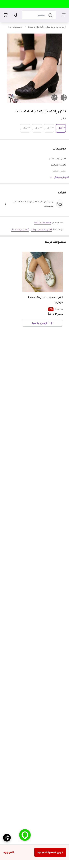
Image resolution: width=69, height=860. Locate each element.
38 (25, 128)
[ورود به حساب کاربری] (15, 15)
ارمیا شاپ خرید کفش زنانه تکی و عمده (47, 27)
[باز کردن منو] (63, 15)
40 (37, 128)
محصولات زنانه (14, 27)
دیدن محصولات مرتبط (50, 852)
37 (60, 128)
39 (49, 128)
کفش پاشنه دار (20, 229)
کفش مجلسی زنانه (41, 229)
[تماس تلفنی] (7, 838)
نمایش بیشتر (61, 177)
